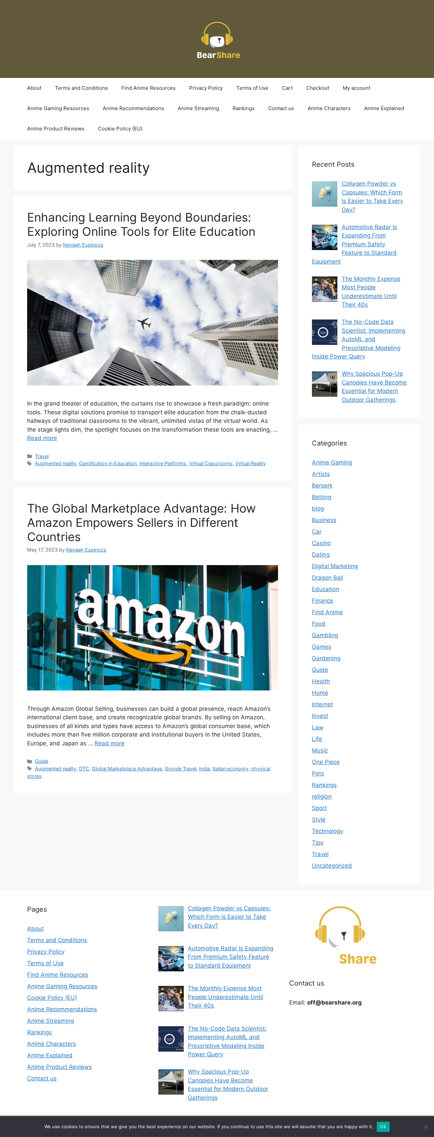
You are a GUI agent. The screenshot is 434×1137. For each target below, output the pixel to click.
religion (322, 796)
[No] (425, 1126)
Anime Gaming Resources (58, 108)
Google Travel (180, 768)
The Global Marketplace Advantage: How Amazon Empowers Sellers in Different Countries (141, 522)
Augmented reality (55, 463)
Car (316, 531)
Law (317, 727)
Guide (41, 761)
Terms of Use (252, 88)
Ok (383, 1126)
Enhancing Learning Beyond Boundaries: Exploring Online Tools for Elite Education (141, 224)
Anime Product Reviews (55, 128)
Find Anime (327, 612)
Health (321, 681)
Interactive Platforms (162, 463)
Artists (321, 474)
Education (325, 589)
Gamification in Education (108, 463)
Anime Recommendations (133, 108)
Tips (317, 842)
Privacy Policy (206, 88)
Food (319, 623)
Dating (321, 554)
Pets (318, 773)
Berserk (322, 485)
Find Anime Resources (148, 88)
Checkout (317, 88)
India (204, 768)
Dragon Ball (327, 577)
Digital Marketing (335, 566)
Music (320, 750)
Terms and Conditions (81, 88)
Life (317, 739)
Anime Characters (329, 108)
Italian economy (231, 768)
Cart (287, 88)
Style (319, 819)
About (34, 88)
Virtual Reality (250, 463)
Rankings (244, 108)
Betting (321, 497)
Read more (42, 438)
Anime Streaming (198, 108)
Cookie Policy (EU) (120, 128)
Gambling (325, 635)
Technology (327, 831)
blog (318, 508)
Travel (41, 456)
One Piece (326, 762)
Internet (322, 704)
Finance (322, 600)
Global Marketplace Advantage (127, 768)
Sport (319, 808)
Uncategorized (332, 865)
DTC (84, 768)
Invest (320, 715)
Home (320, 692)
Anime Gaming (332, 462)
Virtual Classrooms (211, 463)
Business (324, 520)
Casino (321, 543)
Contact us (281, 108)
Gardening (326, 658)
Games (321, 646)
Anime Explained (384, 108)
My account (356, 88)
